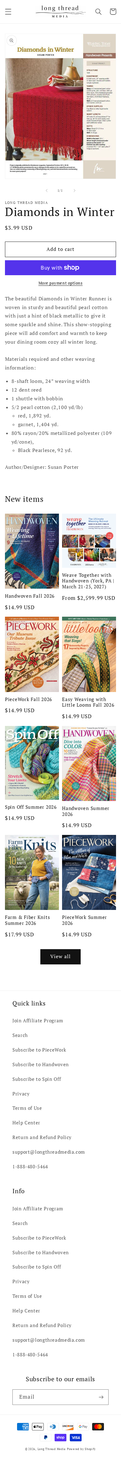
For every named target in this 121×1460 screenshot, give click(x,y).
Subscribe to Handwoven (40, 1064)
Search (20, 1035)
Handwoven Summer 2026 (86, 811)
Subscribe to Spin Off (36, 1079)
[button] (8, 11)
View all (60, 956)
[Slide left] (46, 190)
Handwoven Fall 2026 (30, 596)
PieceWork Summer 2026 (84, 920)
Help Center (26, 1123)
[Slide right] (74, 190)
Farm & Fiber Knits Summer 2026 (27, 920)
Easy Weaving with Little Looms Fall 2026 (88, 702)
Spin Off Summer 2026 (31, 807)
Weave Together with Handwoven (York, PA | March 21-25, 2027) (88, 581)
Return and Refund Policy (42, 1137)
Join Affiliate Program (37, 1021)
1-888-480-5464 (30, 1167)
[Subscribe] (101, 1397)
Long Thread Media (52, 1449)
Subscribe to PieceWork (39, 1050)
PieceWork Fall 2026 (28, 699)
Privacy (20, 1094)
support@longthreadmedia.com (48, 1152)
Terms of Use (27, 1108)
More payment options (60, 283)
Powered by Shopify (81, 1449)
